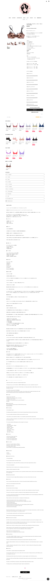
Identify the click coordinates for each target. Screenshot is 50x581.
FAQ (35, 17)
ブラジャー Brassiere (8, 174)
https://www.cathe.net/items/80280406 (32, 84)
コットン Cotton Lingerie (8, 191)
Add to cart (35, 109)
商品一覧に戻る (25, 572)
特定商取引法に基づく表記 (15, 576)
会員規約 (20, 576)
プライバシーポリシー (8, 576)
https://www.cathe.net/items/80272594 (32, 75)
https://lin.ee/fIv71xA (9, 405)
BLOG (28, 17)
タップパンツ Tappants (8, 186)
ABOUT (24, 17)
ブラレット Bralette (8, 181)
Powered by (24, 579)
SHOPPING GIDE (19, 17)
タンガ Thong (7, 179)
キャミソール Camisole (8, 184)
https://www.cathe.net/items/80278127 (32, 97)
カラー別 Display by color (9, 198)
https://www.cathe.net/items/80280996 (32, 105)
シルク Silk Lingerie (8, 193)
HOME (10, 17)
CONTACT (31, 17)
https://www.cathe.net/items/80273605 (32, 93)
